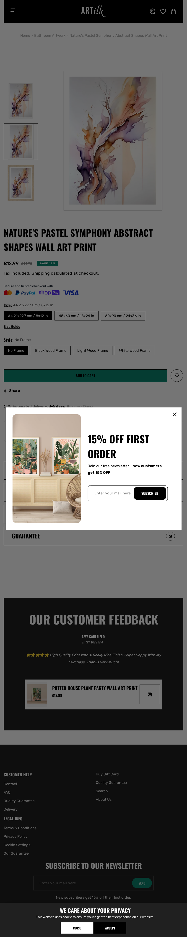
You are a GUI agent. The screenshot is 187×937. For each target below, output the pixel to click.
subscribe (149, 493)
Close (77, 928)
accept (110, 928)
